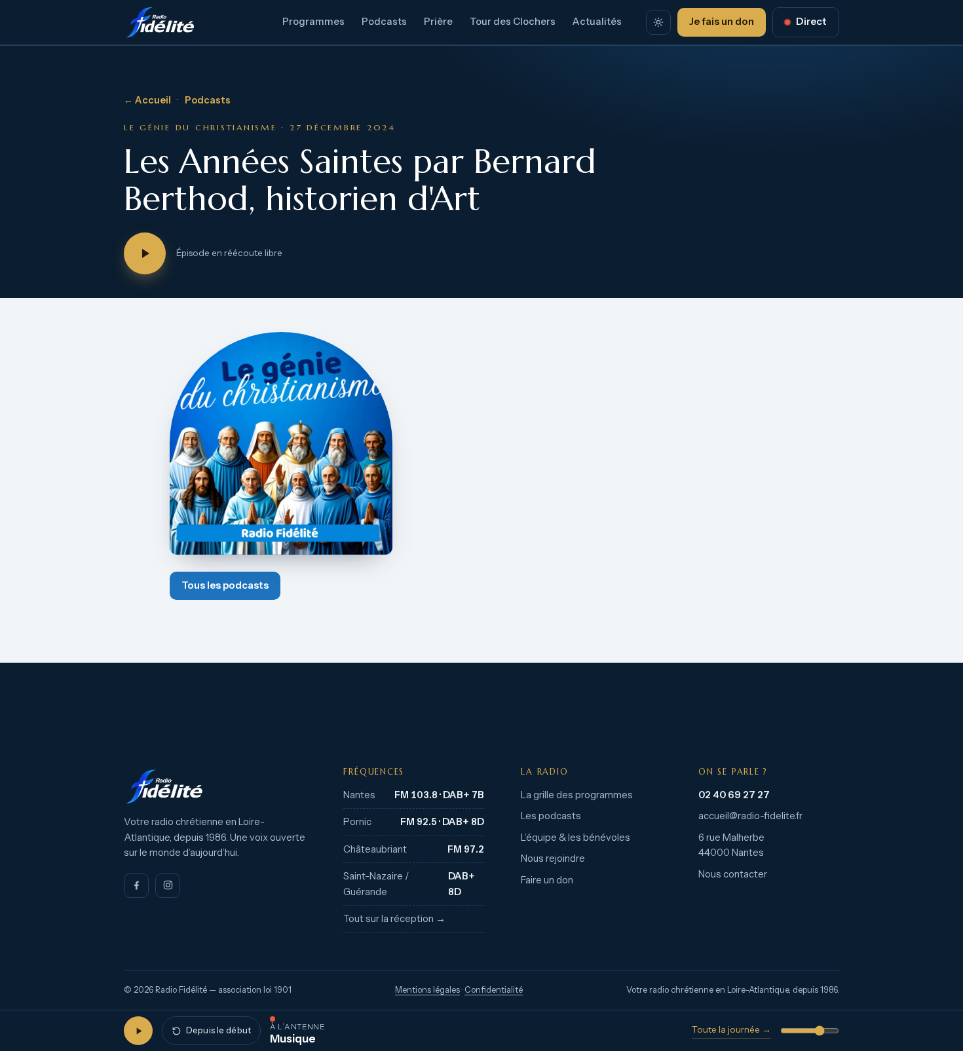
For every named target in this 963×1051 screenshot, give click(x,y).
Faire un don (547, 880)
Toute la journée (731, 1029)
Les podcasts (551, 816)
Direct (811, 22)
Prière (438, 22)
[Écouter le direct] (138, 1030)
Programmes (313, 22)
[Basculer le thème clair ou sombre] (658, 22)
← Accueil (147, 100)
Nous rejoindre (553, 858)
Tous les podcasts (225, 585)
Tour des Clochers (513, 22)
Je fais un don (721, 22)
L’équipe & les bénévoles (575, 837)
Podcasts (384, 22)
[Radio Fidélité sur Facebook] (136, 885)
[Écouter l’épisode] (145, 253)
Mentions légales (427, 990)
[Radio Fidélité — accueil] (160, 22)
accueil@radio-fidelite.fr (750, 816)
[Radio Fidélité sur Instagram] (167, 885)
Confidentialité (493, 990)
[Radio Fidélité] (215, 786)
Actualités (597, 22)
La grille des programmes (577, 795)
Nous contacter (732, 874)
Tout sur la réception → (394, 919)
